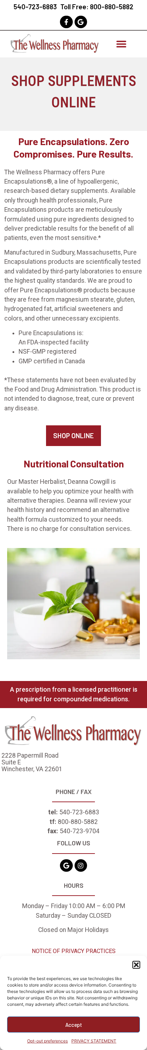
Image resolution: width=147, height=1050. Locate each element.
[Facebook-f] (66, 22)
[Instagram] (81, 865)
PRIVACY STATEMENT (93, 1041)
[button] (136, 964)
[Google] (81, 22)
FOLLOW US (73, 843)
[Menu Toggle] (121, 44)
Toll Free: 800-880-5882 (96, 6)
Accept (73, 1024)
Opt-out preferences (47, 1041)
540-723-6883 (35, 6)
